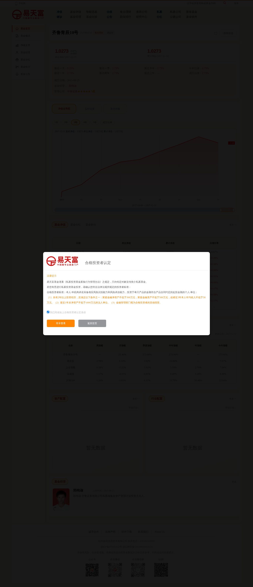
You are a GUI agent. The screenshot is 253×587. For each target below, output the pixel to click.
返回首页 (92, 323)
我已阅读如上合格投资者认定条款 (68, 312)
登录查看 (61, 323)
